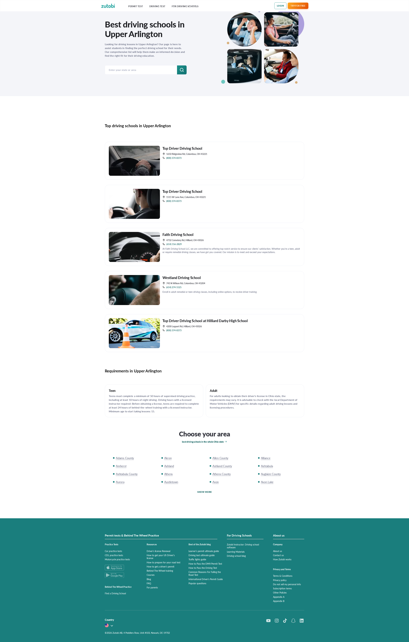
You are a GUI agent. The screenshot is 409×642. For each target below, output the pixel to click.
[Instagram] (276, 620)
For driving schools (185, 6)
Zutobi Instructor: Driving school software (243, 546)
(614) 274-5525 (173, 287)
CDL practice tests (114, 555)
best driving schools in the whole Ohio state (203, 441)
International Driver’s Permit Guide (206, 579)
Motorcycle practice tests (117, 559)
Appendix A (278, 596)
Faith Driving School (177, 234)
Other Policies (280, 592)
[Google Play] (122, 575)
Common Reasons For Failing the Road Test (205, 573)
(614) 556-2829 (174, 244)
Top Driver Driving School (182, 148)
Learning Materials (236, 551)
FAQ (149, 583)
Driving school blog (236, 555)
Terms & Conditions (282, 575)
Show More (204, 491)
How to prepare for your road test (163, 562)
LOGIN (280, 5)
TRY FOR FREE (298, 5)
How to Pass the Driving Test (203, 567)
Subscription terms (282, 588)
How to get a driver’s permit (160, 566)
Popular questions (197, 583)
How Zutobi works (282, 559)
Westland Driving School (181, 277)
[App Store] (122, 567)
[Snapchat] (293, 620)
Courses (150, 574)
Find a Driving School (115, 593)
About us (277, 551)
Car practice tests (113, 551)
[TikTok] (285, 620)
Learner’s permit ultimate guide (204, 551)
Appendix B (278, 601)
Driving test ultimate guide (202, 555)
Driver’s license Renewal (158, 551)
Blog (149, 579)
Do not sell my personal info (287, 584)
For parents (152, 587)
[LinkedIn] (301, 620)
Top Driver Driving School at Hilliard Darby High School (205, 320)
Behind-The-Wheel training (160, 570)
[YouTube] (268, 620)
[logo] (108, 6)
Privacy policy (279, 580)
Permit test (135, 6)
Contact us (278, 555)
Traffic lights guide (197, 559)
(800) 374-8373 (173, 157)
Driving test (157, 6)
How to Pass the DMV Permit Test (205, 563)
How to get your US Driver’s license (161, 556)
